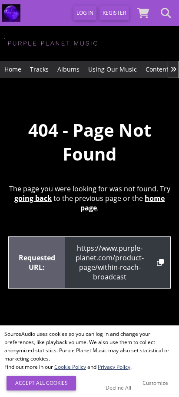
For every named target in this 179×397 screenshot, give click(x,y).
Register (114, 12)
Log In (84, 12)
